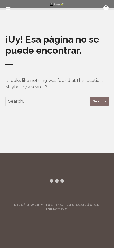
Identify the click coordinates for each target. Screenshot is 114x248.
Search (99, 101)
